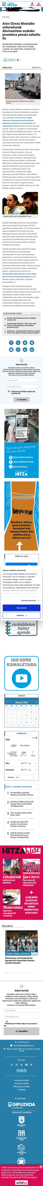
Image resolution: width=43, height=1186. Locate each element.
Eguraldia (21, 733)
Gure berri (31, 897)
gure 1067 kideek (17, 574)
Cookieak (21, 1090)
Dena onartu (21, 608)
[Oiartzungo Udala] (21, 1163)
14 (26, 715)
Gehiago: (11, 777)
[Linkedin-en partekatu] (25, 349)
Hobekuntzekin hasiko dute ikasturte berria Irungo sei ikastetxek (20, 835)
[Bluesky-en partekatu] (32, 342)
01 (37, 68)
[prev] (6, 702)
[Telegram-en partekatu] (11, 349)
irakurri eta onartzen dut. (23, 392)
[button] (25, 777)
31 (27, 708)
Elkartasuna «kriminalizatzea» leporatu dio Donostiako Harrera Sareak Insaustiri (19, 960)
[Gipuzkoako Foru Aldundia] (21, 1107)
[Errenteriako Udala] (21, 1121)
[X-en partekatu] (18, 342)
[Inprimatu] (32, 349)
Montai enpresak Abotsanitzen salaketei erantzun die (21, 319)
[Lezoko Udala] (21, 1149)
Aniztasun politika (21, 1083)
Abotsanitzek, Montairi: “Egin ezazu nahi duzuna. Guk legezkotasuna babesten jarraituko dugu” (21, 325)
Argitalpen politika (21, 1080)
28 (26, 722)
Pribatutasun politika (21, 1086)
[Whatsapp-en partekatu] (18, 349)
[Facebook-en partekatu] (11, 342)
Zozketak (31, 900)
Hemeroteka (31, 909)
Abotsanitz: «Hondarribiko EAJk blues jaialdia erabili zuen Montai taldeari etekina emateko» (23, 332)
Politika (5, 17)
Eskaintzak (31, 903)
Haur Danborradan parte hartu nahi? (21, 814)
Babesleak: (21, 1098)
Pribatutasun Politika (19, 391)
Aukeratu (20, 615)
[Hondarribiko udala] (21, 1135)
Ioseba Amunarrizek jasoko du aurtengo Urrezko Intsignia (19, 824)
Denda (31, 906)
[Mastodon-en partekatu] (25, 342)
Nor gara (31, 913)
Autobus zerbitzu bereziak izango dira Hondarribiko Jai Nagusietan (21, 803)
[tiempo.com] (36, 737)
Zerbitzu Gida (21, 556)
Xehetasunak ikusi (28, 600)
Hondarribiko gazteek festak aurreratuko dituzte (21, 793)
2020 (34, 68)
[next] (36, 702)
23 (40, 68)
